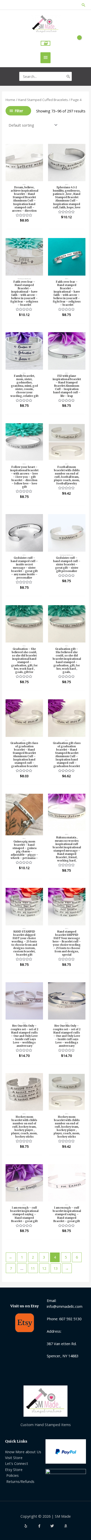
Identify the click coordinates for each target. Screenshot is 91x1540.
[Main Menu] (45, 57)
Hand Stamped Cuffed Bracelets (43, 99)
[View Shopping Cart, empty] (46, 43)
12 (44, 1268)
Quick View (24, 176)
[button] (83, 5)
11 (33, 1268)
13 (56, 1268)
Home (10, 99)
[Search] (68, 76)
